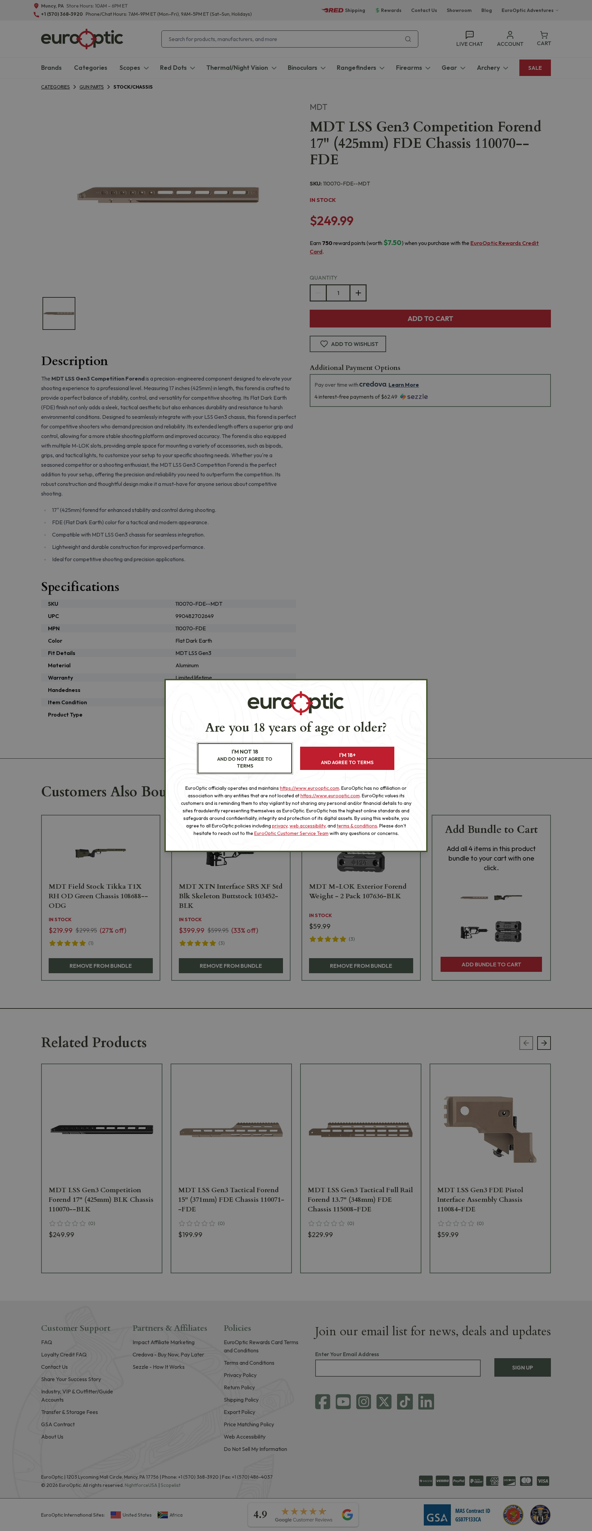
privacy (279, 826)
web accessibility (307, 826)
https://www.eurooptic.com (309, 788)
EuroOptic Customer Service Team (291, 833)
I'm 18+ (347, 758)
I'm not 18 (244, 758)
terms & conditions (357, 826)
